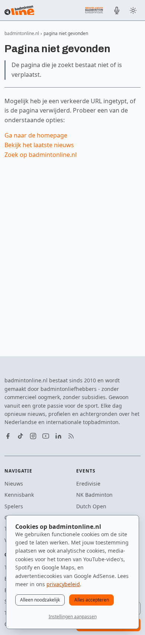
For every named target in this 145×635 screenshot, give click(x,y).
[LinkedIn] (58, 436)
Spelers (13, 506)
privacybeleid (63, 584)
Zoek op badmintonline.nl (40, 155)
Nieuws (13, 483)
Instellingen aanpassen (73, 616)
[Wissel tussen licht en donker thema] (133, 10)
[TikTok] (20, 436)
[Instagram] (33, 436)
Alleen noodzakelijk (40, 600)
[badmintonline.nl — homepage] (19, 10)
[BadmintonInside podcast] (116, 10)
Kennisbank (19, 494)
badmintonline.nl (21, 33)
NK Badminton (94, 494)
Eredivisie (88, 483)
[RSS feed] (71, 436)
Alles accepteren (91, 600)
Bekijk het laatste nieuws (39, 145)
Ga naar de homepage (35, 135)
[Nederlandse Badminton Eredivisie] (94, 10)
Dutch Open (91, 506)
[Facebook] (7, 436)
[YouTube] (45, 436)
